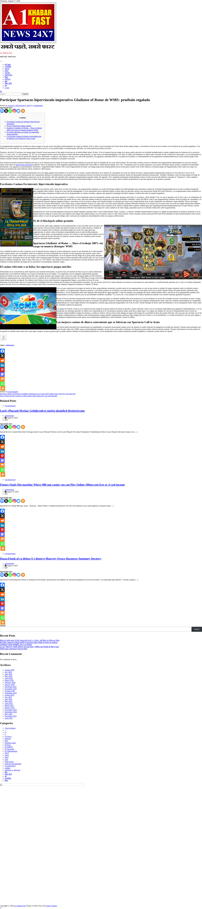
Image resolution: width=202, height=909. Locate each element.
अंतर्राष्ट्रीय (8, 75)
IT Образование (11, 751)
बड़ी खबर (8, 65)
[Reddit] (2, 360)
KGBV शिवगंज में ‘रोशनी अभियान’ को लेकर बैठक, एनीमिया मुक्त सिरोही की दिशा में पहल (29, 647)
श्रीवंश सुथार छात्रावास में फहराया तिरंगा (14, 649)
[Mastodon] (2, 374)
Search (2, 626)
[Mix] (2, 379)
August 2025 (9, 695)
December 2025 (10, 687)
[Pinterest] (2, 369)
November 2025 (11, 689)
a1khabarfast (38, 106)
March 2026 (9, 680)
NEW (7, 753)
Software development (13, 764)
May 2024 (8, 714)
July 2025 (8, 697)
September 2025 (11, 693)
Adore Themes (51, 906)
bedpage (8, 739)
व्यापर (6, 71)
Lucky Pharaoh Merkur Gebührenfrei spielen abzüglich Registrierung (42, 410)
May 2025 (8, 701)
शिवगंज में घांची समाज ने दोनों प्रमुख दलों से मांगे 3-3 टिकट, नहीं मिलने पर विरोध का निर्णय (29, 641)
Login (7, 88)
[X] (6, 111)
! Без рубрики (10, 728)
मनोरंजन (7, 79)
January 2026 (10, 685)
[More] (22, 111)
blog (6, 741)
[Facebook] (2, 111)
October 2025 (10, 691)
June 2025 (8, 699)
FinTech (8, 745)
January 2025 (10, 708)
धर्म (6, 86)
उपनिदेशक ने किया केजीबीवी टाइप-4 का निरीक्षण (16, 645)
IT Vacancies (9, 749)
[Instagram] (14, 111)
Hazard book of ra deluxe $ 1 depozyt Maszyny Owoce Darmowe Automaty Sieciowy (50, 558)
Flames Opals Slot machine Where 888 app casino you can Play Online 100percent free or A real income (62, 484)
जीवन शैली (8, 84)
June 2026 (8, 674)
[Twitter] (18, 111)
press (6, 757)
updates (7, 768)
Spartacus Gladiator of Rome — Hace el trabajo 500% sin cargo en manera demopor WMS (24, 129)
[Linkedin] (2, 365)
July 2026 (8, 672)
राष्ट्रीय (7, 73)
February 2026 (10, 683)
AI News (8, 737)
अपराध (7, 69)
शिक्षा (6, 77)
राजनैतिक (8, 67)
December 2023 (10, 716)
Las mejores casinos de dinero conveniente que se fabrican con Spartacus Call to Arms (24, 137)
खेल (6, 81)
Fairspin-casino (10, 743)
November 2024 (11, 710)
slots (6, 760)
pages (7, 755)
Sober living (9, 762)
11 (5, 732)
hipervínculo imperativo (24, 165)
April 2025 (9, 704)
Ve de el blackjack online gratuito (19, 126)
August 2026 (9, 670)
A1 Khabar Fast (6, 53)
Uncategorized (12, 392)
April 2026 (9, 678)
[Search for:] (11, 94)
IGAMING (9, 747)
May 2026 (8, 676)
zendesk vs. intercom (12, 770)
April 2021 (9, 718)
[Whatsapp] (10, 111)
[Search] (1, 92)
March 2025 (9, 706)
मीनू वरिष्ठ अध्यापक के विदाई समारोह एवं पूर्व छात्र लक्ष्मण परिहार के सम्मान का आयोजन (28, 643)
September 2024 (11, 712)
